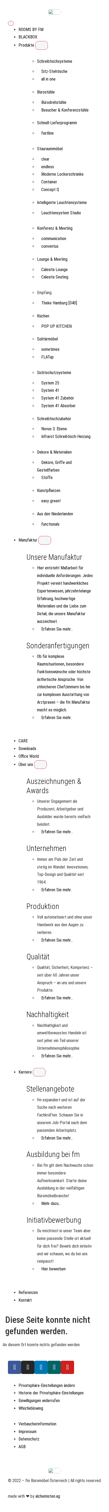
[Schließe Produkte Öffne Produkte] (41, 45)
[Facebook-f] (14, 1367)
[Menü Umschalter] (11, 23)
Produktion (42, 906)
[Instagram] (27, 1367)
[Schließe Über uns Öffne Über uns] (40, 764)
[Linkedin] (41, 1367)
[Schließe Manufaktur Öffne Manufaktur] (44, 540)
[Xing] (54, 1367)
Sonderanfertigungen (57, 645)
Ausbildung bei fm (53, 1154)
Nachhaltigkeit (47, 1014)
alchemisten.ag (47, 1496)
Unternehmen (46, 848)
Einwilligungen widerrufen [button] (39, 1400)
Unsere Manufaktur (54, 557)
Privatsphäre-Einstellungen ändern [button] (47, 1385)
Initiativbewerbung (53, 1220)
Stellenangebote (50, 1088)
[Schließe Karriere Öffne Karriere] (39, 1072)
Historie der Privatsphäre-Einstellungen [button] (51, 1392)
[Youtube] (67, 1367)
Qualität (37, 956)
